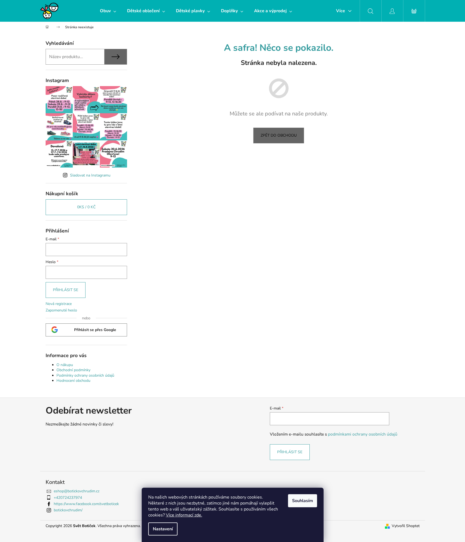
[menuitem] (108, 11)
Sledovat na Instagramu (90, 175)
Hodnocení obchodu (73, 380)
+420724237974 (68, 497)
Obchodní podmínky (73, 370)
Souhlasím (302, 501)
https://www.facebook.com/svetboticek (86, 503)
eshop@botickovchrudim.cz (76, 491)
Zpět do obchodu (279, 135)
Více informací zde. (184, 515)
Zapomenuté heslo (61, 310)
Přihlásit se (65, 289)
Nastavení (163, 529)
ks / (86, 207)
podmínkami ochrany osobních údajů (362, 434)
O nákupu (64, 364)
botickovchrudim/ (68, 510)
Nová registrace (59, 303)
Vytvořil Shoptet (406, 525)
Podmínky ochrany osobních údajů (85, 375)
